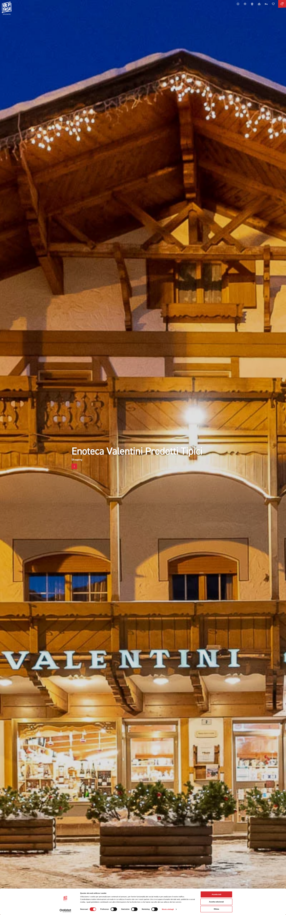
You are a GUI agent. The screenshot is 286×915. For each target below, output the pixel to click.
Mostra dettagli (168, 909)
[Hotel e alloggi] (266, 4)
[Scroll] (74, 466)
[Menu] (282, 4)
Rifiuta (216, 909)
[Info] (238, 4)
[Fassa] (7, 8)
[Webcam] (252, 4)
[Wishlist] (273, 4)
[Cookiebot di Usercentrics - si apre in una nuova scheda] (65, 910)
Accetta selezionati (216, 902)
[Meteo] (245, 4)
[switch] (114, 909)
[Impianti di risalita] (259, 4)
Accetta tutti (216, 894)
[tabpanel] (143, 457)
